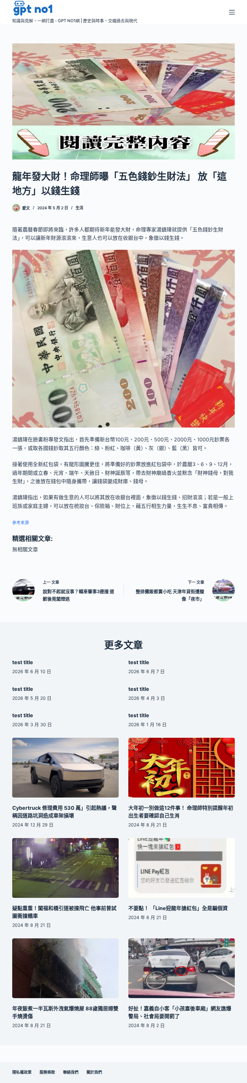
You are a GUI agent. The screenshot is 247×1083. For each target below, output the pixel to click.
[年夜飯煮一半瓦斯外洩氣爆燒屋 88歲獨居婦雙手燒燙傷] (65, 968)
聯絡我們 (70, 1072)
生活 (79, 207)
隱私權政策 (22, 1072)
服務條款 (47, 1072)
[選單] (232, 12)
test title (22, 662)
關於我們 (94, 1072)
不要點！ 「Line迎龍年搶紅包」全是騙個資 (178, 908)
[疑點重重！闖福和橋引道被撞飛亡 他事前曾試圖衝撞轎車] (65, 868)
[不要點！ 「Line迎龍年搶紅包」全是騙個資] (181, 868)
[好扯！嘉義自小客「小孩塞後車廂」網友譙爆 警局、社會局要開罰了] (181, 968)
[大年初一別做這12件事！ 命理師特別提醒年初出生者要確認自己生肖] (181, 768)
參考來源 (20, 522)
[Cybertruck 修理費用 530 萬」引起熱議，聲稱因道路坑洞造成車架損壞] (65, 768)
